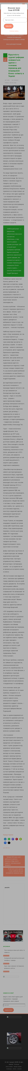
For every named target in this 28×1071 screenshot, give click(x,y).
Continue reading (14, 31)
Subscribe (8, 26)
